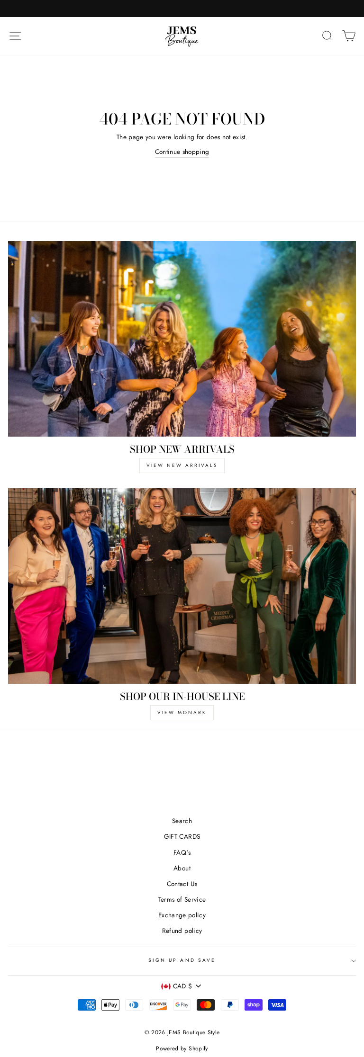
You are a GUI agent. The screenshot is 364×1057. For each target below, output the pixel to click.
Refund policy (182, 930)
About (182, 868)
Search (182, 820)
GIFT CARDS (182, 836)
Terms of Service (182, 899)
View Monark (182, 712)
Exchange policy (182, 915)
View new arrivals (182, 465)
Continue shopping (182, 151)
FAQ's (182, 852)
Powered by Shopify (182, 1048)
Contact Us (182, 883)
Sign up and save (182, 960)
